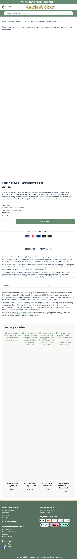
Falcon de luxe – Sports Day (47, 484)
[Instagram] (10, 546)
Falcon (15, 208)
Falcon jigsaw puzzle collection (22, 313)
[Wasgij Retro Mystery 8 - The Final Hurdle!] (64, 407)
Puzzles (21, 208)
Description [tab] (30, 249)
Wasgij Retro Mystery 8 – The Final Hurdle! (64, 485)
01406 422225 (11, 522)
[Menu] (71, 7)
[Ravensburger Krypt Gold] (13, 407)
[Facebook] (4, 546)
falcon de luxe (12, 210)
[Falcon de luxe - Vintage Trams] (30, 407)
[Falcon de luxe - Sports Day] (47, 407)
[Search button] (71, 13)
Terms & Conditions (9, 532)
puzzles (21, 210)
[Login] (3, 7)
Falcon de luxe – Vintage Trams (29, 484)
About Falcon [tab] (46, 249)
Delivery (5, 534)
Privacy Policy (7, 536)
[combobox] (36, 13)
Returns (59, 557)
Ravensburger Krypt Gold (12, 484)
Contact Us (6, 530)
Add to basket (45, 222)
